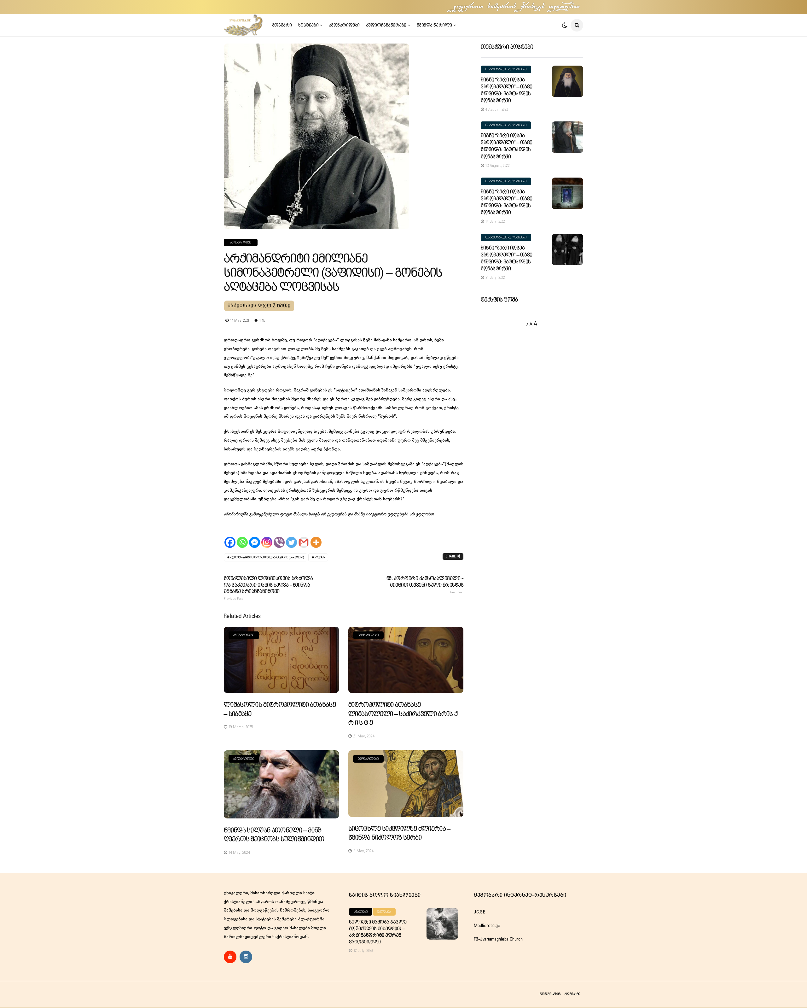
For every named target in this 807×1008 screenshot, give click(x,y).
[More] (316, 537)
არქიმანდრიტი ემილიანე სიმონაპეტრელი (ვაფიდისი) (267, 557)
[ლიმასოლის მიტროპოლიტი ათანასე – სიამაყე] (281, 660)
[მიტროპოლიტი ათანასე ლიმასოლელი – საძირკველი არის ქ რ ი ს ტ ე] (405, 660)
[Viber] (279, 537)
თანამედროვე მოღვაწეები (505, 69)
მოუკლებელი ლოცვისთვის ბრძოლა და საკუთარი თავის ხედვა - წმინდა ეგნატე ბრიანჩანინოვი (268, 588)
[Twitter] (291, 537)
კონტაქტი (572, 994)
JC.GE (479, 912)
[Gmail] (303, 537)
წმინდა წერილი (434, 25)
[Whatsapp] (242, 537)
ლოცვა (320, 557)
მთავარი (282, 25)
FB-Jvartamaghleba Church (498, 939)
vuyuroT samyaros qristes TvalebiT (517, 7)
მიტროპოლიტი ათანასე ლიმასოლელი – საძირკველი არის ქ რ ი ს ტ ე (402, 714)
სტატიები (308, 25)
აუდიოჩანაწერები (386, 25)
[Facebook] (229, 537)
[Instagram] (266, 537)
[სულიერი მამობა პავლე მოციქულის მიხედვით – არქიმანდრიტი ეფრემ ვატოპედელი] (442, 924)
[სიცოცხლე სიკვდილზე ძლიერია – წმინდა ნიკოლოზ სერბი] (405, 783)
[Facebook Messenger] (254, 537)
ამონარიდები (344, 25)
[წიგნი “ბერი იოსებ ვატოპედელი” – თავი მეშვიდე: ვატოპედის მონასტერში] (567, 81)
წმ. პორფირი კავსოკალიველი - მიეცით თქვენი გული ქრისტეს (424, 585)
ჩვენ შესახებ (549, 994)
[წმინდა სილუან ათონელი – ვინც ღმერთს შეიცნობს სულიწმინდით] (281, 784)
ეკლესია (384, 912)
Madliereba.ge (487, 925)
